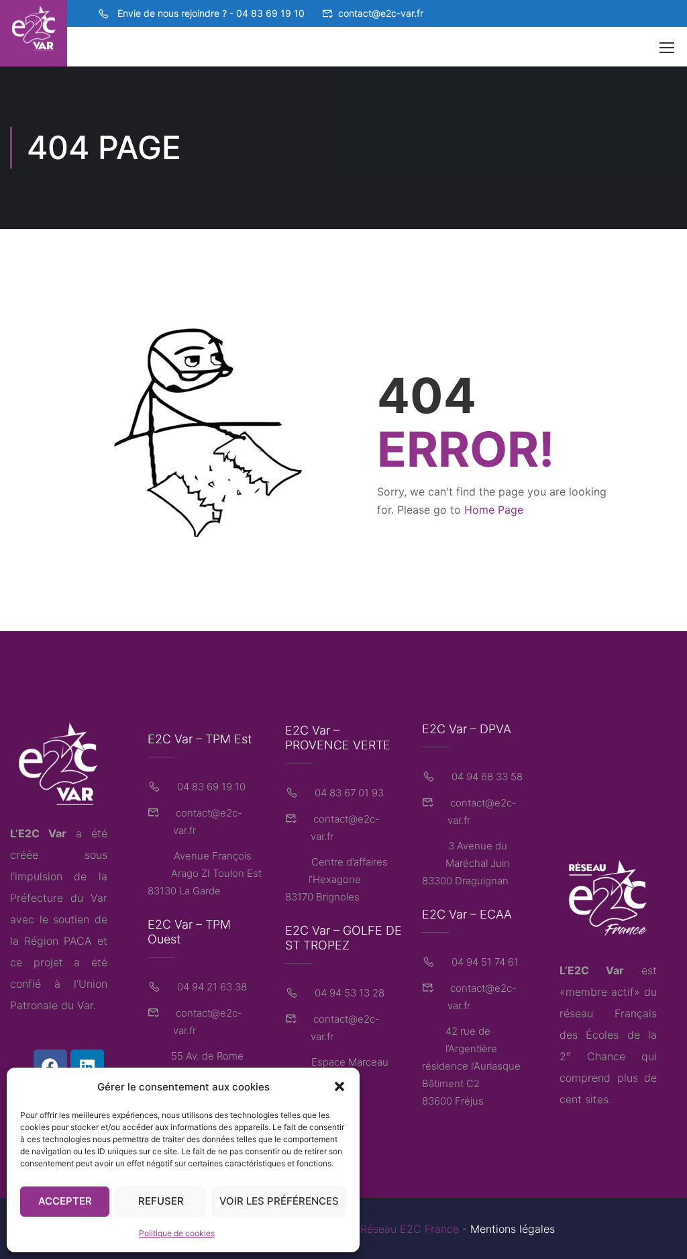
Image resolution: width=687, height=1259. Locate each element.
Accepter (65, 1201)
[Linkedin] (87, 1066)
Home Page (493, 509)
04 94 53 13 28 (348, 992)
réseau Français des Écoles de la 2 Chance (608, 1035)
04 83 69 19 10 (210, 786)
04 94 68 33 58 (486, 776)
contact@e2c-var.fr (380, 13)
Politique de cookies (177, 1233)
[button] (339, 1086)
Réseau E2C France (409, 1228)
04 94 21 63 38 (210, 986)
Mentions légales (512, 1228)
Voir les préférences (279, 1201)
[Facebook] (50, 1066)
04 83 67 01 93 (348, 792)
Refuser (161, 1201)
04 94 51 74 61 (484, 961)
